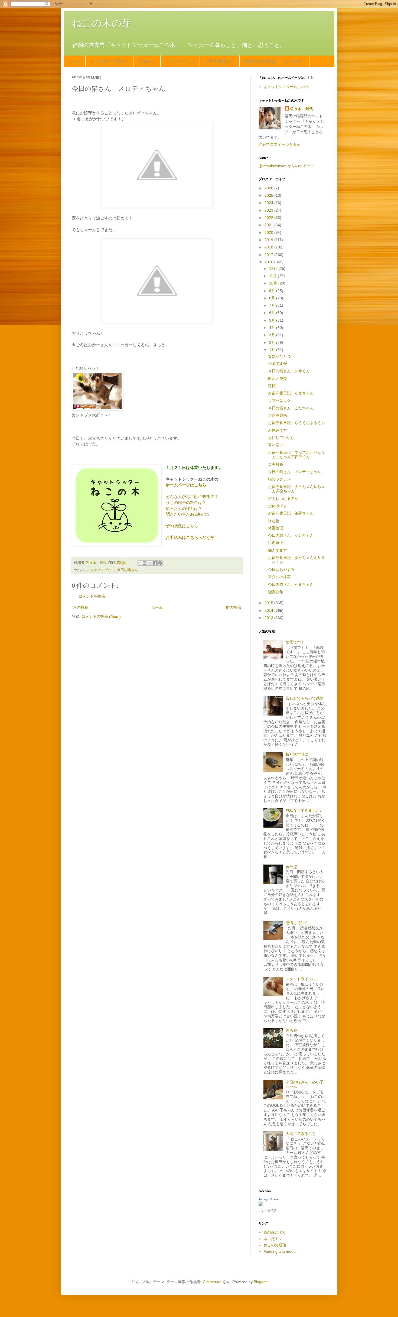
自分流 (291, 867)
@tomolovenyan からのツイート (286, 166)
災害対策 (275, 464)
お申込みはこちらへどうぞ (190, 537)
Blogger (260, 1282)
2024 (269, 202)
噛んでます (277, 550)
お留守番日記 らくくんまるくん (296, 422)
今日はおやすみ (281, 569)
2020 (269, 232)
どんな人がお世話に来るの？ (192, 496)
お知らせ (147, 61)
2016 (269, 262)
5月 (272, 320)
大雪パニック (279, 400)
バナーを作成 (267, 1210)
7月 (272, 305)
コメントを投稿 (92, 596)
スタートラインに (301, 979)
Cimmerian (212, 1282)
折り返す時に (297, 754)
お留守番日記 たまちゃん (291, 393)
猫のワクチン (279, 479)
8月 (272, 298)
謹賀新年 (275, 592)
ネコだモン (272, 1239)
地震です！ (295, 642)
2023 (269, 210)
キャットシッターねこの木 (286, 87)
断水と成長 (277, 378)
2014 (269, 610)
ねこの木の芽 (101, 23)
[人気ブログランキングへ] (97, 409)
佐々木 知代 (301, 108)
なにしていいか (281, 437)
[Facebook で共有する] (155, 563)
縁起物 (273, 521)
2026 (269, 188)
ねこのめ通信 (274, 1245)
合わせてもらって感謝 (305, 698)
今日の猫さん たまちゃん (291, 584)
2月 (272, 342)
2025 (269, 195)
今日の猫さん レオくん (289, 371)
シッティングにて (101, 570)
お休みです (277, 430)
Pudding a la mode (279, 1251)
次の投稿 (80, 607)
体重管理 (275, 528)
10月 (273, 283)
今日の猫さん (127, 570)
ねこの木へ (294, 61)
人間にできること (301, 1133)
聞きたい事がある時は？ (188, 514)
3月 (272, 335)
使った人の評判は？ (184, 508)
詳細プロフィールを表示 (279, 144)
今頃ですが (277, 363)
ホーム (74, 61)
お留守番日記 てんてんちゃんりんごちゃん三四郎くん (296, 454)
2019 (269, 240)
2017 (269, 255)
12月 (273, 268)
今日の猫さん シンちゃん (291, 535)
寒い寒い (275, 445)
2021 (269, 225)
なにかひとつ (279, 356)
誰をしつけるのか (283, 498)
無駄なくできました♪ (304, 810)
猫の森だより (274, 1232)
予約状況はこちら (182, 525)
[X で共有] (149, 563)
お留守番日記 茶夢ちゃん (291, 513)
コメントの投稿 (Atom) (101, 616)
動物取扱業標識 (259, 61)
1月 (272, 350)
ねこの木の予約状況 (109, 61)
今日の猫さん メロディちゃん (294, 472)
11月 (273, 276)
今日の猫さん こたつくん (291, 408)
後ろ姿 (291, 1030)
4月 (272, 327)
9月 (272, 291)
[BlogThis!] (144, 563)
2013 (269, 618)
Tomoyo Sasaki (269, 1199)
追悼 (272, 386)
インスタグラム (180, 61)
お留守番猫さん (219, 61)
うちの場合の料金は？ (186, 502)
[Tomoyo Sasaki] (261, 1204)
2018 (269, 247)
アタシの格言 (279, 577)
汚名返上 (275, 543)
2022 (269, 217)
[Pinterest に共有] (160, 563)
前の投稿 (233, 607)
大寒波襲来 (277, 415)
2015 (269, 603)
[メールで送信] (139, 563)
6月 (272, 312)
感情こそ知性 (297, 923)
